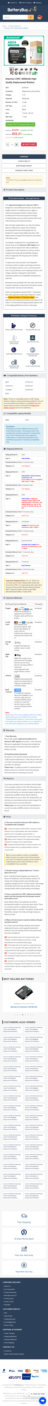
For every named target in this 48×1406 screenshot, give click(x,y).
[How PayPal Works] (31, 1377)
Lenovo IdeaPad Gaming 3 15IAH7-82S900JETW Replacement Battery (12, 1156)
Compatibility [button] (24, 161)
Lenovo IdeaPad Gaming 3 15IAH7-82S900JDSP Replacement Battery (12, 1108)
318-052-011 (9, 386)
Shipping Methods (10, 1336)
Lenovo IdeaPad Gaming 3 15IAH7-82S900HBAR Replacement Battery (12, 1039)
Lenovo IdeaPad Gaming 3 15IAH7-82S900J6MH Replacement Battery (12, 1117)
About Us (7, 1286)
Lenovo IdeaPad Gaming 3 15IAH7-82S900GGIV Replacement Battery (12, 1068)
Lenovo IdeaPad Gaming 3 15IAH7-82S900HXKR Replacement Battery (12, 1186)
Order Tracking (26, 3)
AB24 (7, 393)
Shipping (38, 3)
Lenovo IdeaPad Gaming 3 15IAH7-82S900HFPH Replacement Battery (12, 1029)
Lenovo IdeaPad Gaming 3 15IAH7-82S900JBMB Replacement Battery (34, 1039)
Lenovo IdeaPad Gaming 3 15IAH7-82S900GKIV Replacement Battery (34, 1098)
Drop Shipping (9, 1343)
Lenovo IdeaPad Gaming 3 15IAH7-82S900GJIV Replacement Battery (34, 1078)
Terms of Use (8, 1302)
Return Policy (8, 1325)
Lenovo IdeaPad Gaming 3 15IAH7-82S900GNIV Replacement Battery (12, 1166)
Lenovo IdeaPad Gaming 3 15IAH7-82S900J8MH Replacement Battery (34, 1088)
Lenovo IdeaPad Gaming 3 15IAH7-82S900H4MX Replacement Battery (34, 1127)
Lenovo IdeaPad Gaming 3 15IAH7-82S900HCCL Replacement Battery (34, 1176)
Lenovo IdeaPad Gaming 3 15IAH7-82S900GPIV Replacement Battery (12, 1088)
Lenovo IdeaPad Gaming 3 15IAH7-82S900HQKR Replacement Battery (12, 1137)
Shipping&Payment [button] (24, 166)
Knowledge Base (10, 1322)
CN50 (27, 420)
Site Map (7, 1305)
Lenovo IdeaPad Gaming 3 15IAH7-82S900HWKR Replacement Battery (12, 1098)
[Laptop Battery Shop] (24, 9)
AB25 (7, 382)
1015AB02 (8, 390)
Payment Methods (10, 1340)
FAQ (5, 1313)
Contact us (13, 3)
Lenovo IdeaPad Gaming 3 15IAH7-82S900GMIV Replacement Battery (34, 1068)
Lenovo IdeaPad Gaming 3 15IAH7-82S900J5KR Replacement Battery (12, 1049)
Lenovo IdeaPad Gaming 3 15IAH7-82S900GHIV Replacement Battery (34, 1059)
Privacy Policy (9, 1298)
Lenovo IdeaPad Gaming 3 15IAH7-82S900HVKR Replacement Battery (34, 1166)
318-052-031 (29, 386)
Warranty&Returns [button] (24, 170)
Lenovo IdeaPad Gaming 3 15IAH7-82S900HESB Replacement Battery (12, 1059)
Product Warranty (10, 1292)
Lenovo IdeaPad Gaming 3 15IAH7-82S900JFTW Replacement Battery (12, 1127)
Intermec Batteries (15, 26)
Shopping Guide (9, 1319)
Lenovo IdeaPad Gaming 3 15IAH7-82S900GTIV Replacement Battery (34, 1117)
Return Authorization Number (14, 1354)
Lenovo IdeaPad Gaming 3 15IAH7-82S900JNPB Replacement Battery (34, 1156)
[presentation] (24, 156)
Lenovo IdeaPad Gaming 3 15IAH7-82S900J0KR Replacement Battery (34, 1029)
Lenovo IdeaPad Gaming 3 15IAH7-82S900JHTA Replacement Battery (12, 1176)
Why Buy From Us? (10, 1295)
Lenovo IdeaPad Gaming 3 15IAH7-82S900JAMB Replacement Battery (34, 1049)
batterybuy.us (18, 1385)
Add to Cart (30, 144)
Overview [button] (24, 157)
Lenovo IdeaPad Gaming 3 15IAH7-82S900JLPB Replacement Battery (12, 1078)
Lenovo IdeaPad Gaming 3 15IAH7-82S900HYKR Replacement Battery (34, 1186)
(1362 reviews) (18, 137)
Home (4, 26)
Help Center (8, 1316)
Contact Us (8, 1351)
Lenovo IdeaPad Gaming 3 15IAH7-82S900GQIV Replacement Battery (12, 1196)
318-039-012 (29, 382)
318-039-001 (29, 390)
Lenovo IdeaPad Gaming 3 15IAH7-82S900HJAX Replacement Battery (34, 1108)
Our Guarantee (9, 1289)
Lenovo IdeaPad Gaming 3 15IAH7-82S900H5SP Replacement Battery (12, 1147)
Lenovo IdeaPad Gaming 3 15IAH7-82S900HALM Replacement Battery (34, 1147)
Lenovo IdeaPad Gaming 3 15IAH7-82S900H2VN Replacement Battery (34, 1196)
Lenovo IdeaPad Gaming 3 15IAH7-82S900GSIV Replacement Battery (34, 1137)
